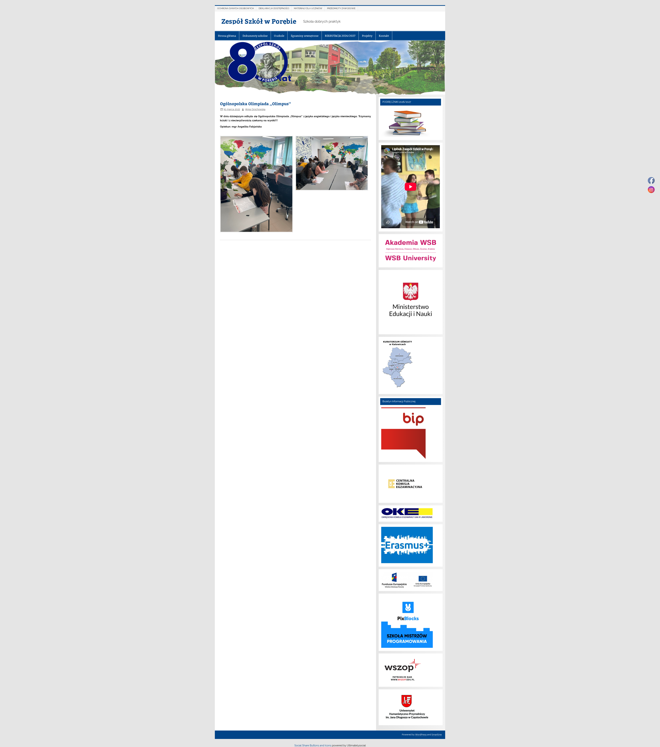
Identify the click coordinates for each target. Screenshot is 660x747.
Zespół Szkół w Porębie (258, 21)
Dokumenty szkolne (255, 35)
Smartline (437, 734)
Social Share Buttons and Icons (312, 745)
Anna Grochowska (255, 109)
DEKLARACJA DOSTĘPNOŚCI (274, 8)
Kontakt (384, 35)
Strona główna (227, 35)
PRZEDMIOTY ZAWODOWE (341, 8)
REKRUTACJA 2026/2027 (340, 35)
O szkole (279, 35)
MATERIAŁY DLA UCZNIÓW (308, 8)
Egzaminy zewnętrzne (304, 35)
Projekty (367, 35)
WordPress (421, 734)
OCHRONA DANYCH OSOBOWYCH (235, 8)
